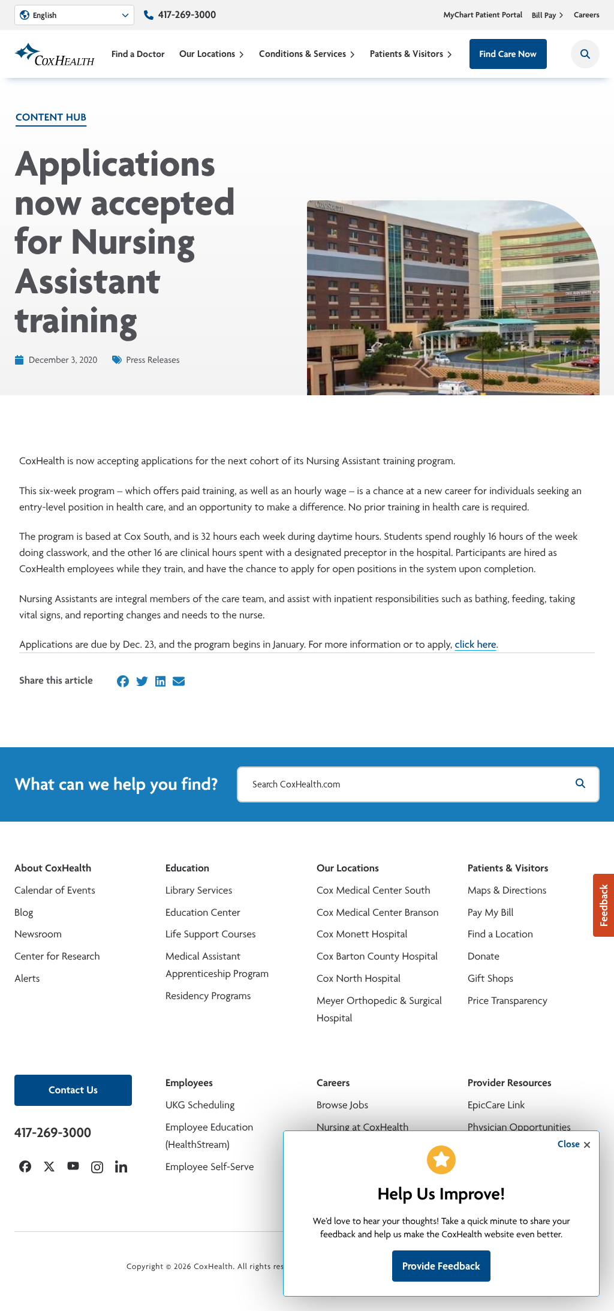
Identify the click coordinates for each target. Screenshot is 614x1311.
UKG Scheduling (199, 1105)
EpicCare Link (496, 1105)
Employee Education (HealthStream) (209, 1136)
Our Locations (207, 53)
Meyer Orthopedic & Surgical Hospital (379, 1009)
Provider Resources (510, 1083)
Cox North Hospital (359, 978)
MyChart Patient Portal (483, 15)
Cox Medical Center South (374, 890)
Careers (587, 15)
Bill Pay (544, 15)
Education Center (202, 912)
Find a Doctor (138, 53)
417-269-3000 (187, 14)
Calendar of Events (54, 890)
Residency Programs (208, 996)
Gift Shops (490, 978)
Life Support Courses (210, 934)
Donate (483, 956)
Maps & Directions (507, 890)
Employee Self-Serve (209, 1166)
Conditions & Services (302, 53)
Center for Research (57, 956)
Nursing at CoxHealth (362, 1127)
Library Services (198, 890)
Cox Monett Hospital (362, 934)
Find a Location (500, 934)
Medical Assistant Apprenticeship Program (217, 965)
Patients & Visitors (406, 53)
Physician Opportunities (519, 1127)
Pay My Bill (491, 912)
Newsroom (38, 934)
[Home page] (54, 54)
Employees (189, 1083)
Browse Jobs (342, 1105)
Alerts (27, 978)
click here (475, 644)
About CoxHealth (52, 868)
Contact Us (73, 1090)
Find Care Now (508, 53)
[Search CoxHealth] (585, 54)
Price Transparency (507, 1000)
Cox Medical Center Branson (377, 912)
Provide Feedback (441, 1265)
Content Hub (51, 117)
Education (187, 868)
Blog (23, 912)
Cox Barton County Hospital (377, 956)
